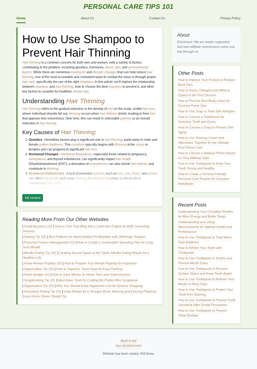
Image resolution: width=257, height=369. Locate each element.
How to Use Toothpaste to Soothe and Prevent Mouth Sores (205, 261)
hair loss (149, 108)
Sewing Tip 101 (35, 236)
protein (153, 173)
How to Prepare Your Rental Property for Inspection (100, 263)
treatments (78, 72)
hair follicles (108, 113)
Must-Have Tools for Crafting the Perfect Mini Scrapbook (98, 280)
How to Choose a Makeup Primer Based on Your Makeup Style (206, 155)
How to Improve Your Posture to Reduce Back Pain (206, 82)
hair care (28, 81)
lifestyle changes (105, 72)
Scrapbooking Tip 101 (39, 280)
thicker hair (81, 91)
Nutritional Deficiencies (46, 173)
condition (78, 144)
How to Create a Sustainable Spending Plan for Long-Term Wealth (88, 245)
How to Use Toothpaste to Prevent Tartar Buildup (202, 313)
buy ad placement (128, 345)
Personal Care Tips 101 (128, 6)
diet (117, 67)
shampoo (86, 81)
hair (110, 108)
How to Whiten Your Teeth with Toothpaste (200, 250)
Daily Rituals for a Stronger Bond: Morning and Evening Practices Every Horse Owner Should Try (89, 294)
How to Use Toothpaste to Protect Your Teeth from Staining (205, 292)
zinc (128, 173)
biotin (136, 173)
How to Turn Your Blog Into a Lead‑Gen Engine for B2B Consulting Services (85, 229)
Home (20, 18)
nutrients (99, 173)
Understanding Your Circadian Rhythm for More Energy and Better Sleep (205, 214)
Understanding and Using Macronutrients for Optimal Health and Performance (205, 226)
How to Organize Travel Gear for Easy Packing (89, 269)
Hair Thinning (85, 101)
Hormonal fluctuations (76, 154)
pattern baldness (51, 144)
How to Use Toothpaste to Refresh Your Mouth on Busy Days (206, 282)
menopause (37, 159)
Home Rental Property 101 (43, 263)
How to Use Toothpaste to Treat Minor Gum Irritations (205, 240)
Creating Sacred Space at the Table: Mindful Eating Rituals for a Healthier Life (85, 255)
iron (120, 173)
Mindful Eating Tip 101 (40, 253)
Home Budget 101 (37, 274)
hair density (48, 123)
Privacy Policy (230, 18)
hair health (123, 159)
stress (109, 67)
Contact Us (157, 18)
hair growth (51, 178)
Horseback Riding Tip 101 (42, 291)
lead (91, 188)
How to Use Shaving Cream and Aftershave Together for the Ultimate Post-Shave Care (203, 142)
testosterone (98, 163)
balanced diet (100, 178)
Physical (47, 188)
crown (140, 144)
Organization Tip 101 (39, 269)
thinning (74, 113)
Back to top (129, 340)
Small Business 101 (38, 226)
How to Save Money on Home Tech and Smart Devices (91, 274)
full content (32, 197)
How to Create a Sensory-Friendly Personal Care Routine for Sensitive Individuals (203, 178)
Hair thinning (31, 62)
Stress (34, 188)
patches (126, 118)
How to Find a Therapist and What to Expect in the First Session (204, 93)
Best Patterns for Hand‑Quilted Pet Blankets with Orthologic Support (97, 236)
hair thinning (64, 86)
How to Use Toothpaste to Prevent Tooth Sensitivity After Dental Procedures (207, 302)
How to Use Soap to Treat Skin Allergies (206, 111)
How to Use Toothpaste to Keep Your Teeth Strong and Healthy (204, 166)
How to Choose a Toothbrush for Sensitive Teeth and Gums (201, 119)
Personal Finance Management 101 (49, 242)
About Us (87, 18)
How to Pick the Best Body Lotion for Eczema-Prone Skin (204, 103)
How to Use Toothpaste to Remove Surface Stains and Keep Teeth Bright (205, 271)
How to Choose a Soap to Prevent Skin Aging (206, 130)
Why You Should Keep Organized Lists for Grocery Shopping (99, 286)
